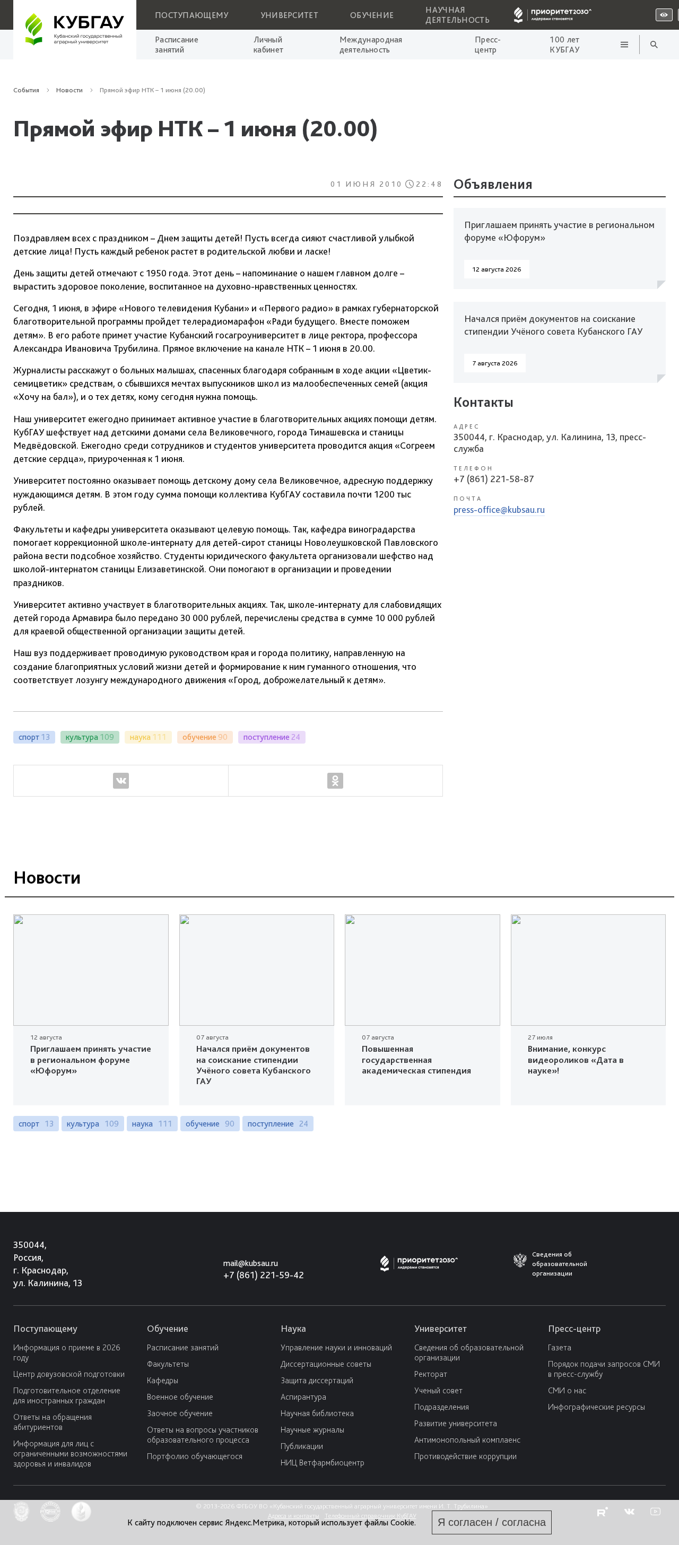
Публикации (302, 1446)
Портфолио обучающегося (194, 1456)
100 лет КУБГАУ (564, 44)
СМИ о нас (567, 1390)
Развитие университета (455, 1423)
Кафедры (162, 1380)
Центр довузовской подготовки (69, 1374)
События (26, 90)
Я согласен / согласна (492, 1522)
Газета (559, 1347)
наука (152, 1124)
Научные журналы (312, 1430)
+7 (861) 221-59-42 (263, 1274)
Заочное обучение (180, 1413)
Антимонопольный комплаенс (467, 1440)
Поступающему (192, 15)
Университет (289, 15)
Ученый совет (438, 1390)
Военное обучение (180, 1397)
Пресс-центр (488, 44)
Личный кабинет (268, 44)
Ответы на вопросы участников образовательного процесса (202, 1435)
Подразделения (441, 1407)
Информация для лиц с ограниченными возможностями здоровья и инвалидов (70, 1453)
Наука (293, 1328)
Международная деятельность (371, 44)
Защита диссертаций (317, 1380)
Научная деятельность (457, 15)
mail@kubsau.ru (250, 1263)
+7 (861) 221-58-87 (494, 478)
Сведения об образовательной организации (469, 1352)
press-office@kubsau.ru (499, 509)
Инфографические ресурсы (596, 1407)
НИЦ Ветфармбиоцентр (322, 1462)
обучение (210, 1124)
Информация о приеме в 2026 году (66, 1352)
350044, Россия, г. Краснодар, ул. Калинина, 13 (38, 1263)
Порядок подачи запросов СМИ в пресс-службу (604, 1369)
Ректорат (430, 1374)
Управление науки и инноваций (336, 1347)
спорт (36, 1124)
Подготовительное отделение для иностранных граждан (66, 1395)
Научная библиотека (317, 1413)
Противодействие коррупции (465, 1456)
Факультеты (168, 1364)
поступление (278, 1124)
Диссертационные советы (326, 1364)
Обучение (372, 15)
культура (93, 1124)
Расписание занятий (176, 44)
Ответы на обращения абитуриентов (52, 1422)
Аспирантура (303, 1397)
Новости (171, 230)
